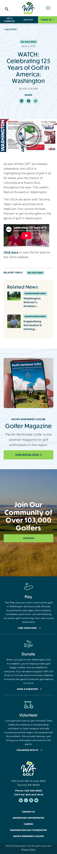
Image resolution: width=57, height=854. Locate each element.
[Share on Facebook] (28, 101)
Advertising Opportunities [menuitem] (28, 818)
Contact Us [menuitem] (28, 811)
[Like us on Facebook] (21, 800)
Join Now (28, 538)
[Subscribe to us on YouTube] (36, 800)
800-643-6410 (34, 794)
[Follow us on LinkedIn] (31, 800)
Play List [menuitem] (28, 19)
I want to (46, 19)
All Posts (11, 29)
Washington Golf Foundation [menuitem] (28, 830)
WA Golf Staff (30, 88)
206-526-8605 (33, 790)
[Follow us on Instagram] (26, 800)
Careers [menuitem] (28, 824)
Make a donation (27, 689)
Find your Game (27, 628)
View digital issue (27, 455)
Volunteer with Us (27, 750)
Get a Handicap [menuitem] (9, 19)
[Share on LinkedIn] (21, 101)
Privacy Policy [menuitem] (28, 849)
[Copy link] (35, 101)
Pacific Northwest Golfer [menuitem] (28, 836)
